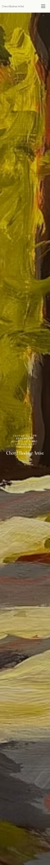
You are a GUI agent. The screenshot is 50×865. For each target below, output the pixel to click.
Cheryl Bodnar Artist (13, 6)
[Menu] (43, 6)
